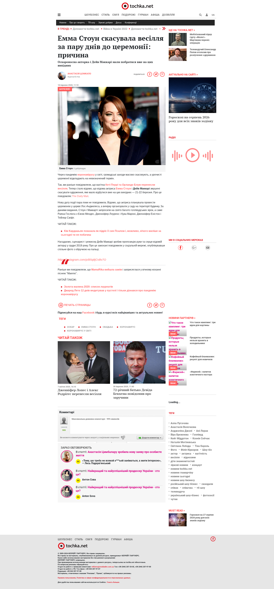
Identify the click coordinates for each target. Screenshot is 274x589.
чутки (174, 499)
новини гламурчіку (182, 472)
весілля (175, 457)
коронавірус (127, 327)
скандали (207, 484)
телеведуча (178, 491)
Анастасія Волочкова (183, 427)
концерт (197, 465)
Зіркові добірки (105, 22)
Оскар (70, 327)
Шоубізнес (92, 14)
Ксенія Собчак (201, 438)
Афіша (155, 14)
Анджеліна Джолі (181, 430)
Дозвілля (168, 14)
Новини (62, 22)
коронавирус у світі (79, 330)
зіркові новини (179, 465)
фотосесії (208, 495)
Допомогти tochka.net (86, 28)
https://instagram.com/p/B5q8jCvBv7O (82, 259)
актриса (186, 453)
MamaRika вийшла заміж (106, 269)
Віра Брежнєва (180, 434)
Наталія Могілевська (183, 442)
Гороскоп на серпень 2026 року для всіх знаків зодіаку (191, 119)
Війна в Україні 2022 (115, 28)
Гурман (143, 14)
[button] (207, 14)
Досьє (119, 22)
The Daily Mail (80, 196)
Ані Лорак (202, 430)
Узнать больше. (113, 582)
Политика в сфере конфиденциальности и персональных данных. (104, 578)
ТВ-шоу (91, 22)
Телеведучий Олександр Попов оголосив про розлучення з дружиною (203, 52)
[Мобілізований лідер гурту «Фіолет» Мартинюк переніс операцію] (178, 39)
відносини (190, 457)
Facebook (88, 312)
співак (174, 487)
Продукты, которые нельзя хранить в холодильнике (200, 340)
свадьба (108, 327)
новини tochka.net (181, 468)
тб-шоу (201, 487)
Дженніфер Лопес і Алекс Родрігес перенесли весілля (79, 392)
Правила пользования (67, 578)
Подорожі (128, 14)
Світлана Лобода (181, 446)
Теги (172, 413)
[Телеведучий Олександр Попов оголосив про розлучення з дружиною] (178, 54)
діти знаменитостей (183, 461)
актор (174, 453)
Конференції (131, 22)
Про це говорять (77, 22)
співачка (187, 487)
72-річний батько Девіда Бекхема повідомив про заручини (132, 394)
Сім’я (115, 14)
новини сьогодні (180, 476)
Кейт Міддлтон (180, 438)
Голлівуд (197, 434)
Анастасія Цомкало (79, 73)
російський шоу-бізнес (184, 484)
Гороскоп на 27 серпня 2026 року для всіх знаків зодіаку (202, 518)
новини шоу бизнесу (183, 480)
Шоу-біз (207, 449)
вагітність (201, 453)
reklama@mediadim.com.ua (102, 567)
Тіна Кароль (202, 446)
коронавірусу (86, 174)
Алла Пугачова (180, 423)
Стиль (105, 14)
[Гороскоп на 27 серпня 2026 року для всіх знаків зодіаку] (178, 519)
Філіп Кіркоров (189, 449)
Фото (174, 449)
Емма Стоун (123, 188)
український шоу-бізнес (185, 495)
